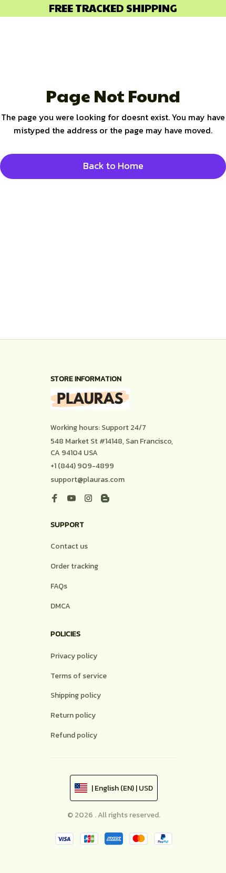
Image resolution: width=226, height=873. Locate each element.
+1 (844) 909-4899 (82, 465)
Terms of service (78, 675)
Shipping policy (75, 695)
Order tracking (74, 566)
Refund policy (73, 735)
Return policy (73, 715)
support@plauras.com (87, 479)
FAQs (58, 586)
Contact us (69, 546)
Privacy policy (73, 655)
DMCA (60, 606)
